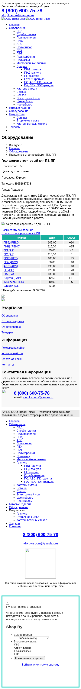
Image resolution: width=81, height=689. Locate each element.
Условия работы (12, 353)
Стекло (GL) (12, 285)
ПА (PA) (9, 274)
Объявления (17, 27)
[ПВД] (27, 644)
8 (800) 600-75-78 (32, 393)
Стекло (21, 94)
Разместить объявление (17, 229)
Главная (14, 24)
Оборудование (18, 110)
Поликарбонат (26, 56)
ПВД (19, 31)
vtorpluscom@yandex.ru (18, 15)
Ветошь (22, 91)
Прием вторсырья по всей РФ (21, 233)
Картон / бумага (27, 88)
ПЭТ (19, 53)
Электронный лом (28, 98)
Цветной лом (25, 101)
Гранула (22, 66)
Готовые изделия (20, 107)
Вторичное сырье (28, 120)
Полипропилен (26, 37)
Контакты (8, 364)
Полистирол (24, 47)
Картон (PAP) (12, 278)
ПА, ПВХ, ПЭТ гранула (38, 85)
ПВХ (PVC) (11, 262)
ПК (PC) (9, 270)
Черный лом (24, 104)
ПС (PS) (9, 254)
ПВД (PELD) (12, 242)
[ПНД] (27, 654)
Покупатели (16, 114)
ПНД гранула (32, 72)
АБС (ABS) (11, 266)
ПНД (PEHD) (12, 246)
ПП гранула (31, 75)
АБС (19, 43)
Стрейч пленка (26, 34)
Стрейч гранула (34, 79)
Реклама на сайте (13, 347)
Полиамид (23, 59)
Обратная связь (12, 358)
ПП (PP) (9, 250)
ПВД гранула (32, 69)
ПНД (20, 40)
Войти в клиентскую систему (40, 664)
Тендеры (14, 126)
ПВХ (19, 50)
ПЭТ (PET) (11, 258)
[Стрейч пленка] (27, 648)
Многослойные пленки (31, 63)
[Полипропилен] (27, 651)
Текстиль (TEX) (14, 281)
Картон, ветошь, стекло (32, 123)
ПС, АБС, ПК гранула (38, 82)
